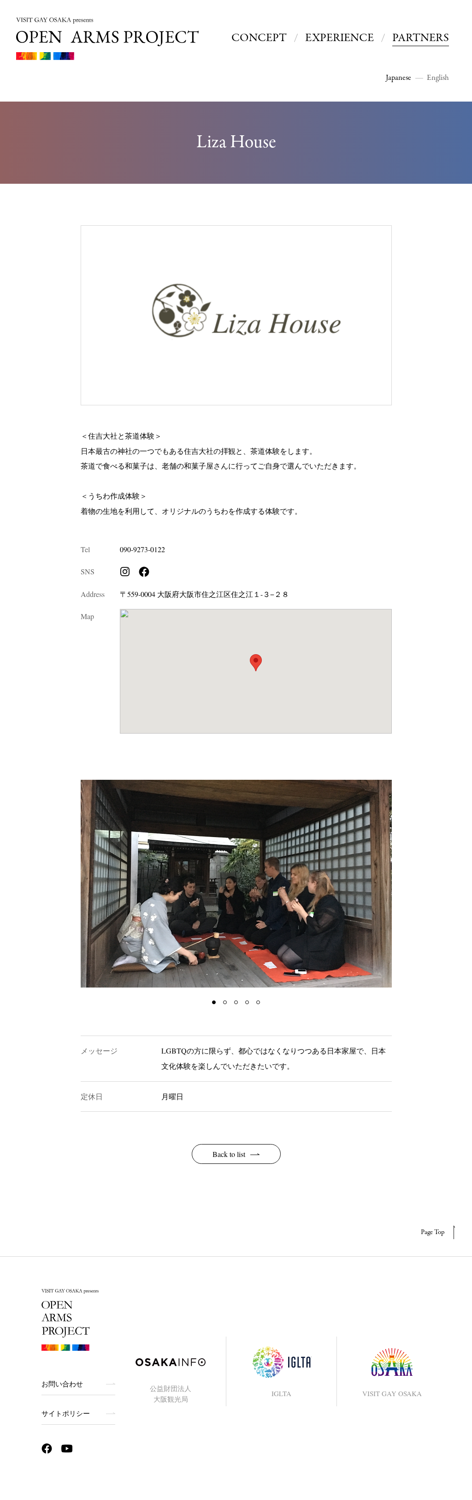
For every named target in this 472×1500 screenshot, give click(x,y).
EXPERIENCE (339, 38)
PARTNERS (420, 38)
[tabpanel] (236, 884)
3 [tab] (236, 1002)
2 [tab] (224, 1002)
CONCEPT (259, 38)
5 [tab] (258, 1002)
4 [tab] (247, 1002)
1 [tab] (213, 1002)
